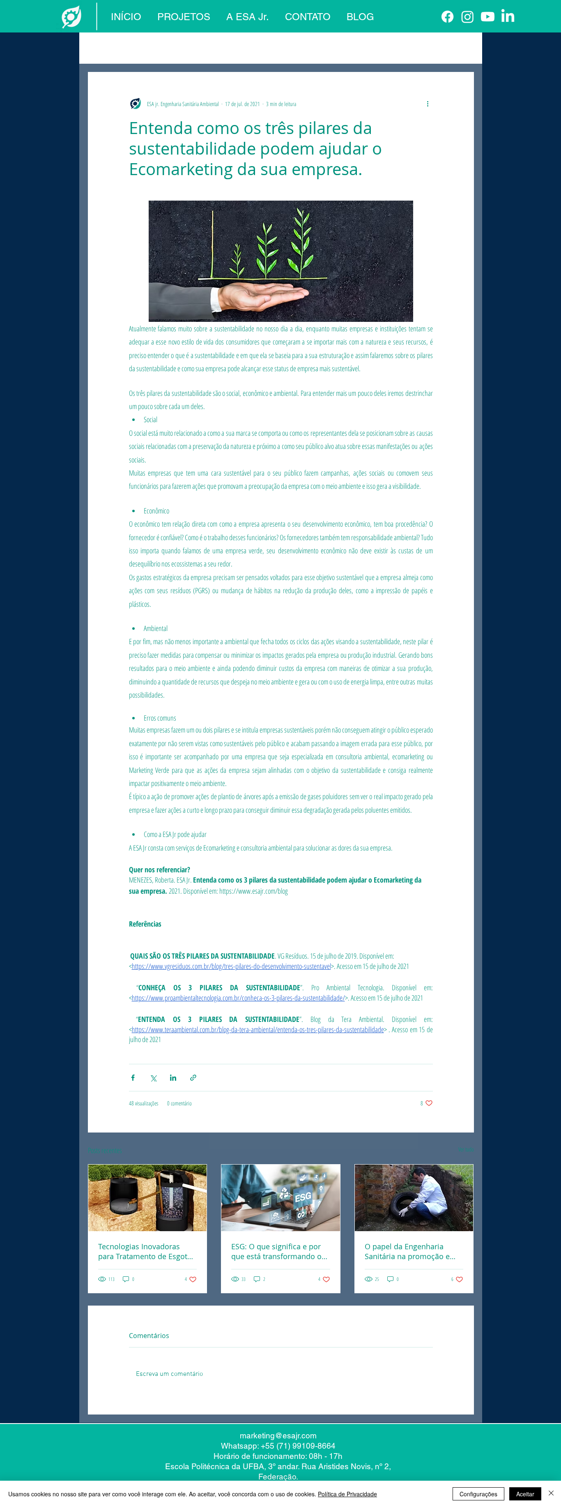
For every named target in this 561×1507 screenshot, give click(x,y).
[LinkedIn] (508, 17)
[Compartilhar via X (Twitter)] (153, 1078)
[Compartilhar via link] (193, 1078)
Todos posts (103, 47)
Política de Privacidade (347, 1494)
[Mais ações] (428, 104)
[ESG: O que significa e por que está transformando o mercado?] (280, 1198)
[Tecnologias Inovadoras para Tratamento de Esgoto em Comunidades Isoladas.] (147, 1198)
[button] (463, 47)
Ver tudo (466, 1149)
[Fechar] (551, 1493)
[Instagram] (468, 17)
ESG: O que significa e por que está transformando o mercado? (276, 1251)
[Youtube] (488, 17)
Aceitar (525, 1494)
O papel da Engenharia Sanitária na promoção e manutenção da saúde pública (407, 1251)
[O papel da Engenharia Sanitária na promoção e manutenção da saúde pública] (414, 1198)
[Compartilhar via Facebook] (133, 1078)
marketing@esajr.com (278, 1435)
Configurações (478, 1494)
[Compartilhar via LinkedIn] (173, 1078)
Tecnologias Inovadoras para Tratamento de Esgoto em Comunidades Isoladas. (145, 1251)
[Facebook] (447, 17)
